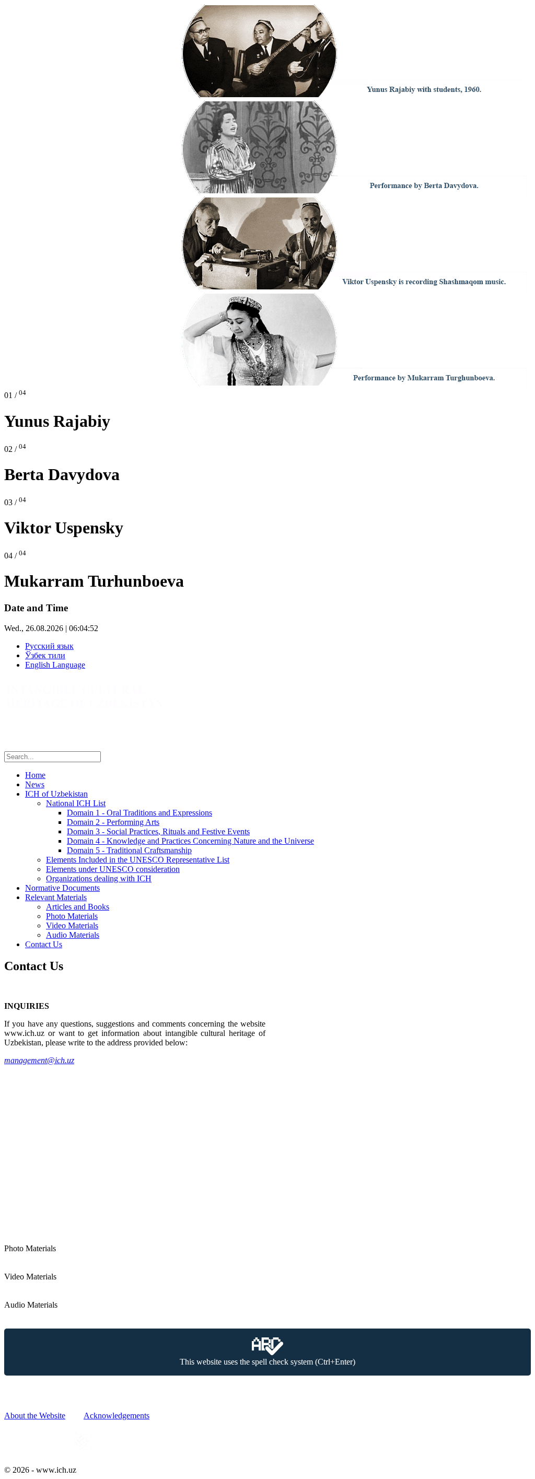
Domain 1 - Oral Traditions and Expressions (139, 812)
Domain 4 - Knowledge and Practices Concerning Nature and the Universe (190, 840)
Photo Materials (72, 916)
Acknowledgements (116, 1415)
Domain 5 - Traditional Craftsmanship (129, 850)
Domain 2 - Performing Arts (113, 822)
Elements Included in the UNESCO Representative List (137, 859)
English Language (55, 664)
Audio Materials (72, 934)
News (34, 784)
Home (35, 775)
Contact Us (43, 944)
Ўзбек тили (45, 655)
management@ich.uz (39, 1060)
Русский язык (49, 646)
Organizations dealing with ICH (99, 878)
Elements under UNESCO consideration (113, 869)
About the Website (34, 1415)
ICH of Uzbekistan (56, 793)
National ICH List (76, 803)
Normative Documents (62, 887)
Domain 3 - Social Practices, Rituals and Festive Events (158, 831)
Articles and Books (77, 906)
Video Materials (72, 925)
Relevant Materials (56, 897)
